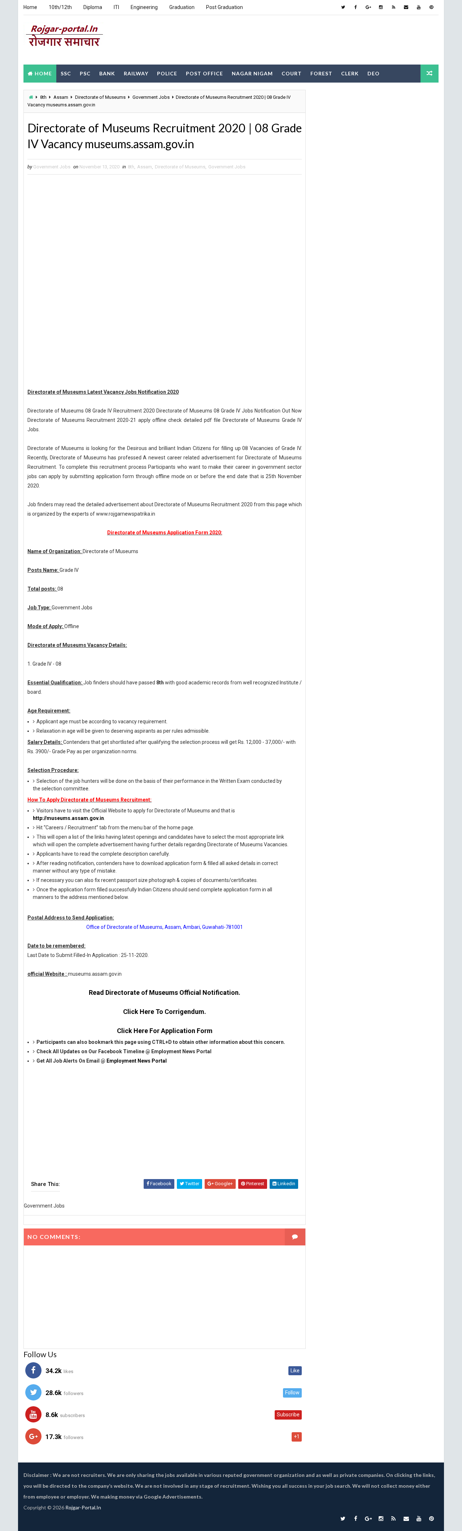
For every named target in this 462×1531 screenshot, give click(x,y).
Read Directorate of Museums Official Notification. (164, 992)
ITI (116, 7)
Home (30, 7)
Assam (60, 97)
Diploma (92, 7)
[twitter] (342, 7)
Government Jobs (151, 97)
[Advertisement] (306, 39)
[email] (406, 7)
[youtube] (418, 7)
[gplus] (368, 7)
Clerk (350, 73)
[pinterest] (431, 7)
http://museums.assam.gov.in (68, 818)
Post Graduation (224, 7)
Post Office (204, 73)
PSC (85, 73)
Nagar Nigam (252, 73)
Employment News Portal (136, 1061)
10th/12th (60, 7)
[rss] (393, 7)
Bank (107, 73)
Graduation (182, 7)
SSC (66, 73)
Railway (136, 73)
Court (292, 73)
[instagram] (380, 7)
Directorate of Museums (100, 97)
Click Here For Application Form (165, 1030)
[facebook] (355, 7)
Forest (321, 73)
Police (167, 73)
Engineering (144, 7)
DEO (373, 73)
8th (43, 97)
